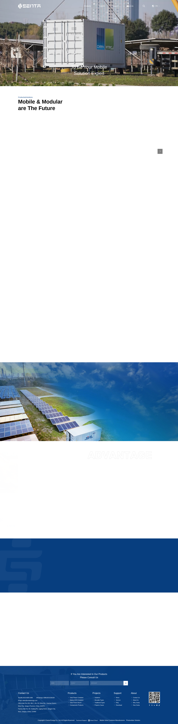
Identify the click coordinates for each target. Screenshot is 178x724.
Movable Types (99, 700)
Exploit (6, 250)
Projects (102, 6)
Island (95, 341)
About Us (129, 6)
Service (118, 700)
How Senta (136, 705)
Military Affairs (40, 261)
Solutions (97, 697)
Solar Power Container (76, 697)
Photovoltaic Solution (133, 720)
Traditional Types (100, 702)
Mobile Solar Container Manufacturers (112, 720)
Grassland (60, 341)
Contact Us (136, 697)
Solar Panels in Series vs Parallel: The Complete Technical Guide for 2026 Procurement (136, 642)
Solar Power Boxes (75, 702)
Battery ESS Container (77, 700)
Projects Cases (99, 705)
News (117, 697)
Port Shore (98, 261)
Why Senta (136, 702)
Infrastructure (70, 261)
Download (119, 705)
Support (115, 6)
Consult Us (69, 525)
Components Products (76, 705)
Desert (132, 341)
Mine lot (23, 341)
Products (87, 6)
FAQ (117, 702)
